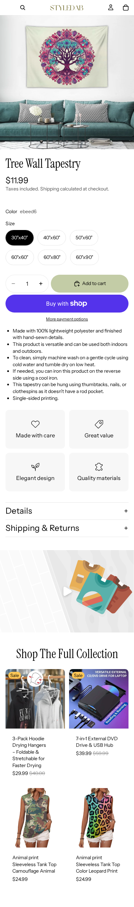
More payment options (67, 319)
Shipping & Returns (42, 528)
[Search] (22, 7)
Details (18, 511)
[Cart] (125, 7)
